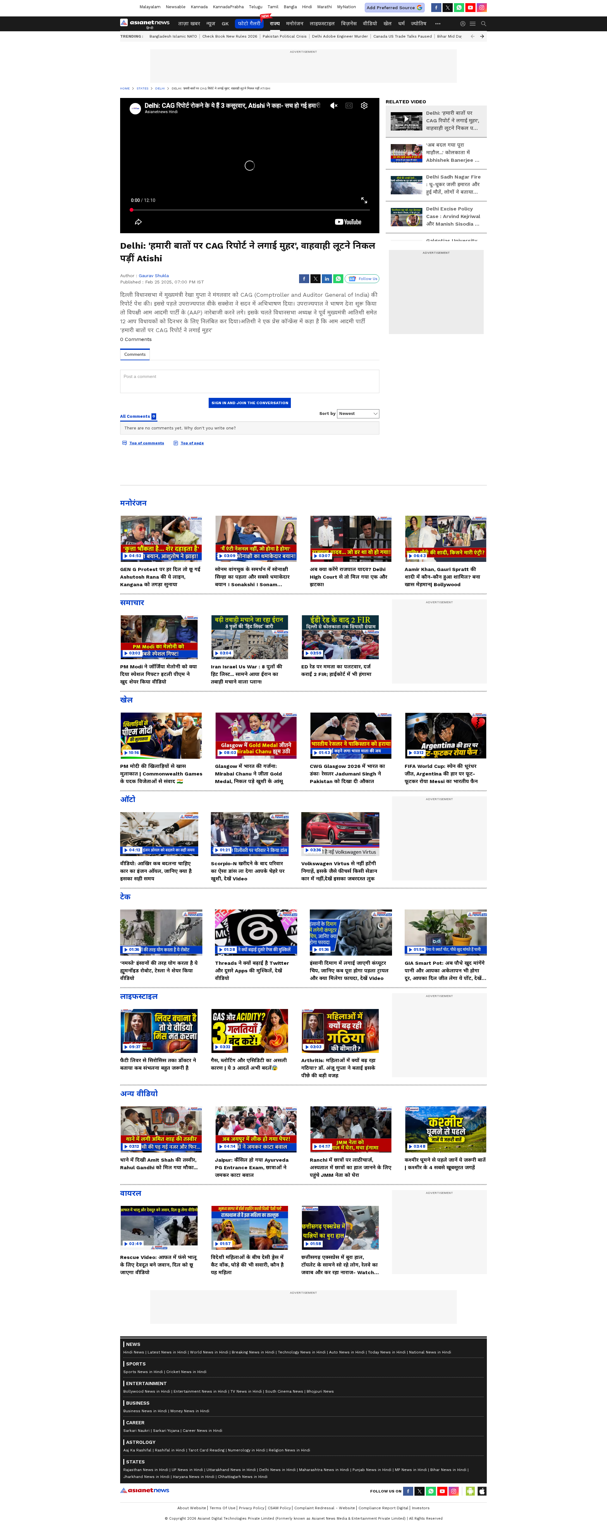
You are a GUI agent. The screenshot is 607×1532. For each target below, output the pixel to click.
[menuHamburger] (473, 23)
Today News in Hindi (387, 1352)
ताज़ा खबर (189, 24)
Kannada (199, 6)
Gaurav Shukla (154, 275)
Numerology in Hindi (246, 1450)
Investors (421, 1508)
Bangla (290, 6)
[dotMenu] (438, 23)
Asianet (144, 1490)
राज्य (275, 24)
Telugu (255, 6)
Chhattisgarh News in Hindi (242, 1476)
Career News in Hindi (202, 1430)
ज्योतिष (418, 24)
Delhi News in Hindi (277, 1470)
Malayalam (150, 6)
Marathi (324, 6)
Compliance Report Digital (383, 1508)
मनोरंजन (295, 24)
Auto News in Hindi (347, 1352)
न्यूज (210, 24)
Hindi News (133, 1352)
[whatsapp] (459, 7)
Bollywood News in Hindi (146, 1391)
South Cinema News (284, 1391)
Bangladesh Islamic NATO (173, 36)
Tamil (273, 6)
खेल (387, 24)
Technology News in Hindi (302, 1352)
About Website (191, 1508)
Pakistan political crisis (285, 36)
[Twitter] (448, 7)
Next (482, 36)
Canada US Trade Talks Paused (402, 36)
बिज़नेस (349, 24)
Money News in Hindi (189, 1411)
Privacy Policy (251, 1508)
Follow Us (368, 279)
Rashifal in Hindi (170, 1450)
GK (225, 24)
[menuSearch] (483, 23)
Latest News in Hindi (167, 1352)
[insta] (482, 7)
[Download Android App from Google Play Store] (470, 1491)
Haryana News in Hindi (193, 1476)
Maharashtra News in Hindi (324, 1470)
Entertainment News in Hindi (200, 1391)
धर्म (401, 24)
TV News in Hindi (246, 1391)
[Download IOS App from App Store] (482, 1491)
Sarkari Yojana (166, 1430)
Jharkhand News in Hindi (146, 1476)
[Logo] (147, 23)
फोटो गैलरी (249, 24)
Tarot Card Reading (206, 1450)
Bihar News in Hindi (448, 1470)
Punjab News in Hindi (372, 1470)
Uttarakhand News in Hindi (231, 1470)
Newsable (176, 6)
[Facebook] (436, 7)
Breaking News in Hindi (253, 1352)
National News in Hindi (430, 1352)
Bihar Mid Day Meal (455, 36)
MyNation (346, 6)
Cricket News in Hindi (186, 1372)
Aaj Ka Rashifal (137, 1450)
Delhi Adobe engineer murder (340, 36)
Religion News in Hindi (289, 1450)
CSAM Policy (279, 1508)
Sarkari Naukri (136, 1430)
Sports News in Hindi (143, 1372)
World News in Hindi (209, 1352)
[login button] (464, 24)
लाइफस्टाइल (322, 24)
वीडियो (370, 24)
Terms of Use (223, 1508)
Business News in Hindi (145, 1411)
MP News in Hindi (411, 1470)
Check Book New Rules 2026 (229, 36)
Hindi (307, 6)
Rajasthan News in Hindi (145, 1470)
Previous (472, 36)
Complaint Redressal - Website (324, 1508)
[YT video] (470, 7)
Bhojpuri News (320, 1391)
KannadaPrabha (228, 6)
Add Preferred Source (391, 7)
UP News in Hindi (187, 1470)
